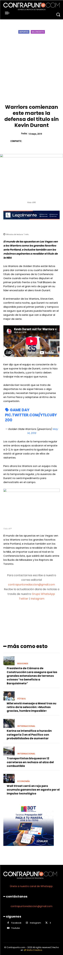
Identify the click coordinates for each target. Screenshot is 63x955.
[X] (34, 141)
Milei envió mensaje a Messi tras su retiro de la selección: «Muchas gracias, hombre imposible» (31, 707)
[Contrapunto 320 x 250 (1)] (28, 848)
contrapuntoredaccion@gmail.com (31, 584)
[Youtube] (8, 928)
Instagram (37, 599)
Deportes (23, 32)
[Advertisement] (31, 69)
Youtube (15, 928)
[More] (49, 611)
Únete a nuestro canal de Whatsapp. (31, 886)
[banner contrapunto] (31, 222)
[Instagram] (27, 923)
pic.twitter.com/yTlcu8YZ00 (31, 417)
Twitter (23, 599)
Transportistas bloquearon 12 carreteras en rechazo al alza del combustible (30, 762)
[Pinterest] (41, 141)
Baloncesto (38, 32)
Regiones (22, 664)
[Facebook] (26, 141)
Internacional (26, 726)
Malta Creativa (34, 950)
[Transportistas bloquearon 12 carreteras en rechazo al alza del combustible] (9, 751)
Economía (23, 781)
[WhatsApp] (49, 141)
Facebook (16, 922)
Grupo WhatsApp (44, 594)
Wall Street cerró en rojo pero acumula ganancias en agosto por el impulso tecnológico (33, 789)
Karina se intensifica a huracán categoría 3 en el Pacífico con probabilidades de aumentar (29, 734)
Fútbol (21, 699)
